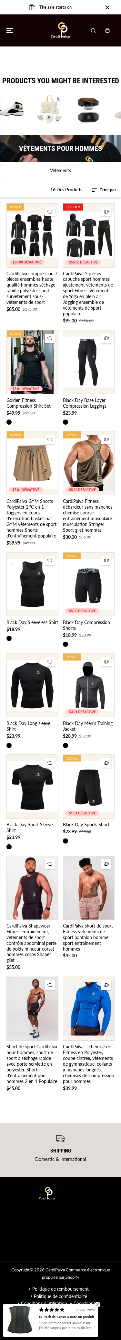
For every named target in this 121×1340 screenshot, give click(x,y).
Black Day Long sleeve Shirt (28, 726)
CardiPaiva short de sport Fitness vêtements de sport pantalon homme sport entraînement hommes (88, 937)
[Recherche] (93, 30)
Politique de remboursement (60, 1289)
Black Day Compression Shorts (86, 625)
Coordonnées (87, 1303)
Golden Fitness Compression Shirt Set (28, 403)
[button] (10, 30)
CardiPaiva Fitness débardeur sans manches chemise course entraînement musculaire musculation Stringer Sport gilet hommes (87, 515)
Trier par (107, 189)
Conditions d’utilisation (44, 1303)
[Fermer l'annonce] (107, 7)
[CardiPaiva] (61, 30)
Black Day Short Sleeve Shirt (29, 827)
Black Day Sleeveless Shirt (32, 622)
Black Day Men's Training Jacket (88, 726)
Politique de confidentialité (60, 1296)
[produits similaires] (50, 211)
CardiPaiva (55, 1269)
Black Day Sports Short (86, 824)
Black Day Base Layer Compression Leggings (84, 403)
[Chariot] (107, 30)
